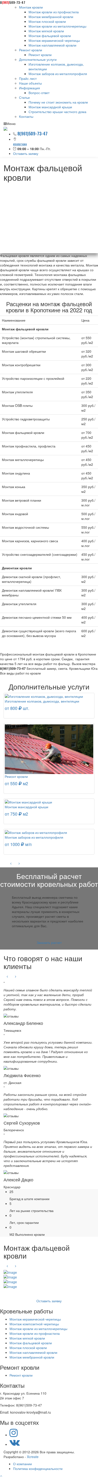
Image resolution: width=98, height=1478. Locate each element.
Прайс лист (28, 78)
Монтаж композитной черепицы (34, 1323)
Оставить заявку (25, 153)
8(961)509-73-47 (32, 133)
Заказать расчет (49, 942)
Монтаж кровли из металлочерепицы (57, 26)
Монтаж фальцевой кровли (50, 35)
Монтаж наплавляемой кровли (52, 45)
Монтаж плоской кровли (47, 21)
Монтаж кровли (31, 7)
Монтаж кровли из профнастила (54, 12)
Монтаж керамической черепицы (54, 40)
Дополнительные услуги (38, 59)
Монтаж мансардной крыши (50, 107)
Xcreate (33, 1456)
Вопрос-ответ (39, 92)
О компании (22, 1463)
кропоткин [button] (20, 143)
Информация (29, 88)
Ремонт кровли (30, 50)
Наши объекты (30, 83)
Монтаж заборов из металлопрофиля (58, 73)
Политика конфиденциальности (38, 1468)
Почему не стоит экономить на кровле (58, 102)
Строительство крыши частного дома (57, 111)
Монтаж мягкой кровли (46, 31)
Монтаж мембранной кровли (51, 16)
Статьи (24, 97)
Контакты (26, 116)
